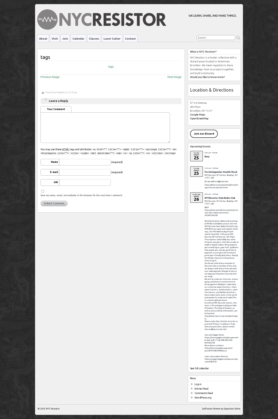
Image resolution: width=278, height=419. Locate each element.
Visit (55, 38)
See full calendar (199, 368)
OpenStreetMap (199, 118)
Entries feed (201, 388)
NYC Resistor (53, 408)
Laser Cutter (112, 38)
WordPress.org (203, 397)
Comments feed (204, 393)
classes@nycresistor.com (216, 329)
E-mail (54, 172)
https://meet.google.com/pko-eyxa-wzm (222, 338)
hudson (61, 92)
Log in (198, 384)
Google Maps (197, 114)
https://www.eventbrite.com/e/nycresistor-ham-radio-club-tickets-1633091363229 (221, 212)
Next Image (174, 77)
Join (65, 38)
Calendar (78, 38)
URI (56, 182)
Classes (94, 38)
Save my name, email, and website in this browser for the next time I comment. (81, 195)
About (43, 38)
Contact (130, 38)
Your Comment (56, 109)
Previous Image (50, 77)
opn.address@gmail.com (217, 181)
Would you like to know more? (207, 77)
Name (54, 162)
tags (111, 66)
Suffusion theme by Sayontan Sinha (221, 408)
